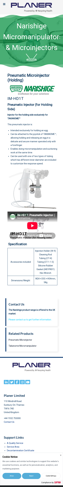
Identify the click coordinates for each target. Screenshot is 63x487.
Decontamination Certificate (20, 450)
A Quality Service (15, 443)
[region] (31, 41)
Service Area (13, 447)
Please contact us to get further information (30, 319)
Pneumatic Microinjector (20, 340)
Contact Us (9, 422)
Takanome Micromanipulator (23, 346)
